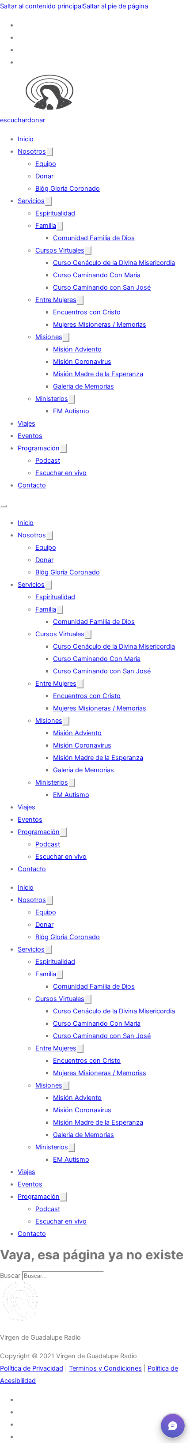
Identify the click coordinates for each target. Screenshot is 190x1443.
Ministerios (51, 399)
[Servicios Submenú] (48, 201)
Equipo (45, 164)
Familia (45, 226)
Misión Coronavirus (82, 362)
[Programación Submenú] (63, 448)
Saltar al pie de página (115, 6)
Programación (39, 448)
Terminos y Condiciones (105, 1368)
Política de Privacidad (31, 1368)
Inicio (26, 139)
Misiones (48, 337)
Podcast (47, 461)
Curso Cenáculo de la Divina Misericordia (114, 263)
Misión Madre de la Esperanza (98, 374)
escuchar (13, 120)
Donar (44, 176)
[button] (173, 1426)
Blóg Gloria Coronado (67, 189)
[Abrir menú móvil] (3, 506)
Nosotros (32, 151)
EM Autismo (71, 411)
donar (36, 120)
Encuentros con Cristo (87, 312)
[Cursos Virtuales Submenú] (87, 250)
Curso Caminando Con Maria (97, 275)
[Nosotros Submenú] (49, 151)
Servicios (31, 201)
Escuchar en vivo (61, 473)
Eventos (30, 436)
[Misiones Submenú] (65, 337)
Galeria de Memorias (83, 386)
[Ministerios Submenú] (71, 399)
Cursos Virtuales (59, 250)
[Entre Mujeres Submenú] (80, 300)
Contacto (32, 485)
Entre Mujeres (55, 300)
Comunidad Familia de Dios (94, 238)
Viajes (26, 423)
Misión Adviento (77, 349)
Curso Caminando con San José (102, 287)
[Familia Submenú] (59, 225)
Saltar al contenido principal (41, 6)
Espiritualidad (55, 213)
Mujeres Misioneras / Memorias (99, 325)
